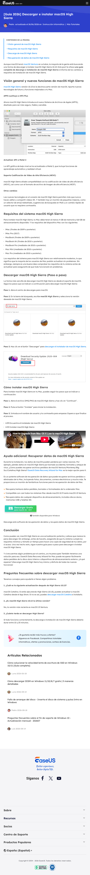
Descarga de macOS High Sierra (22, 53)
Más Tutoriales (73, 24)
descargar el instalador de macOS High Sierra (65, 346)
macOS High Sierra (12, 87)
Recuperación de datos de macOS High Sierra (28, 58)
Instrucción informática (53, 24)
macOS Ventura (31, 64)
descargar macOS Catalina (59, 594)
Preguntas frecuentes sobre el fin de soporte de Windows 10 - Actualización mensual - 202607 (39, 719)
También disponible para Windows (45, 516)
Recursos (9, 818)
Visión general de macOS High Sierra (24, 44)
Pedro (11, 24)
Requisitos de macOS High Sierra (23, 49)
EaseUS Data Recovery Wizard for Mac (45, 470)
